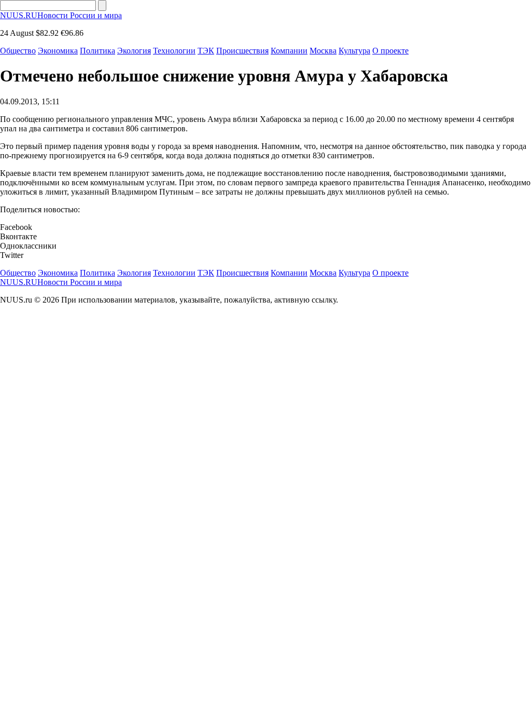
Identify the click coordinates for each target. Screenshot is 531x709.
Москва (323, 50)
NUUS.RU (61, 15)
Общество (18, 50)
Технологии (174, 50)
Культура (354, 50)
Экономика (58, 50)
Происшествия (242, 50)
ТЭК (206, 50)
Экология (134, 50)
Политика (97, 50)
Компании (289, 50)
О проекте (390, 50)
